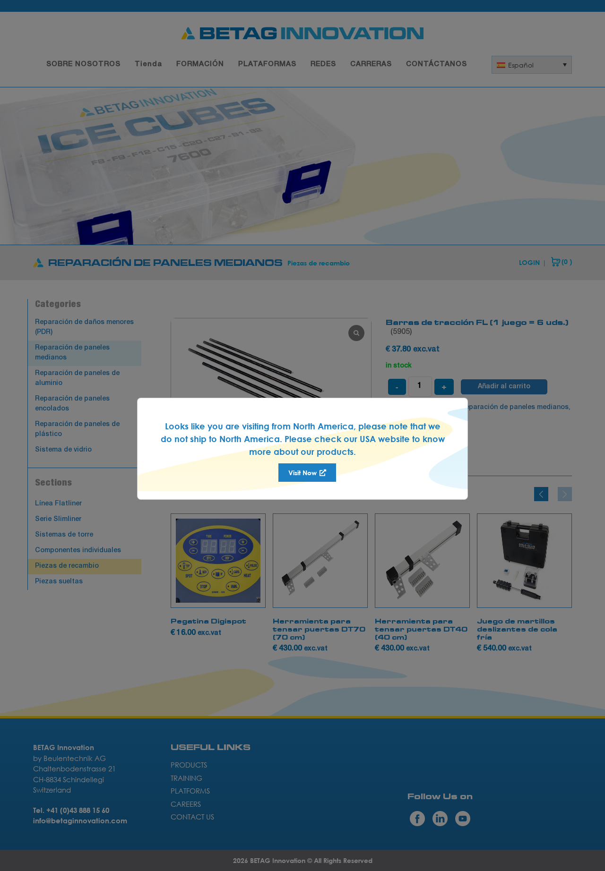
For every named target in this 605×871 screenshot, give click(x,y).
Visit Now (303, 473)
